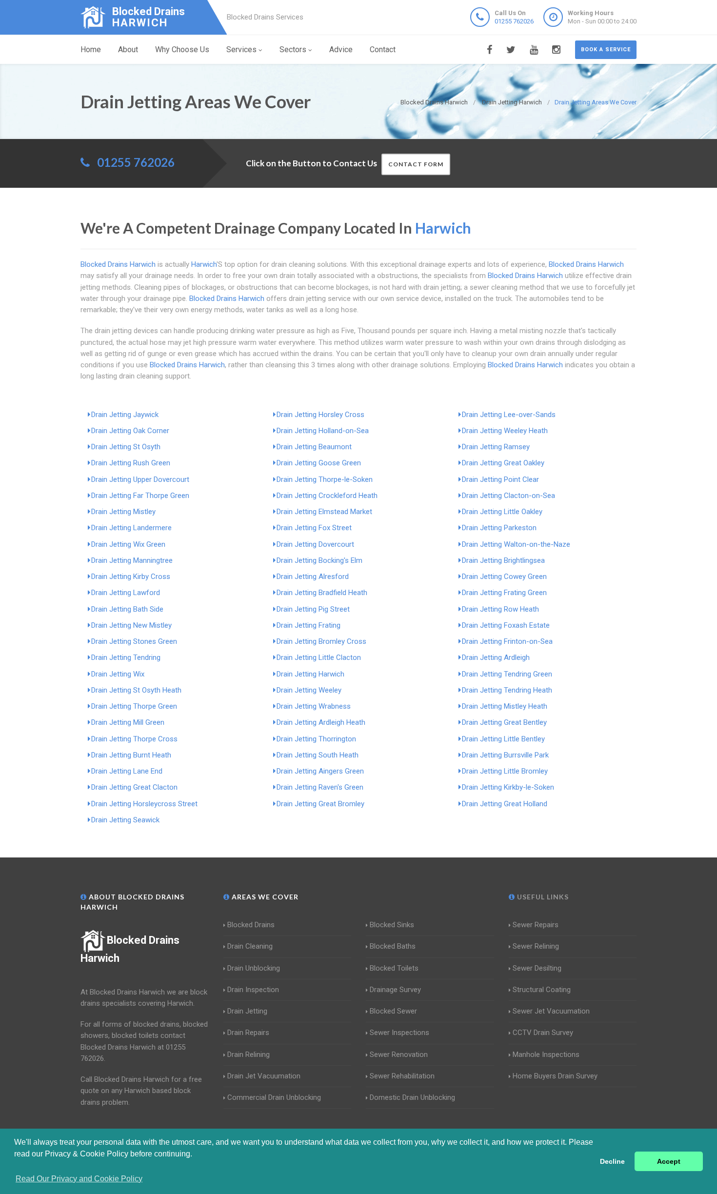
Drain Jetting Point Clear (500, 479)
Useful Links (542, 897)
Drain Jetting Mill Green (127, 722)
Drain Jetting (247, 1011)
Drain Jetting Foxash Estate (506, 625)
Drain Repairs (248, 1032)
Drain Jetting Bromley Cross (321, 641)
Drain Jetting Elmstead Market (324, 511)
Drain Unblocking (253, 968)
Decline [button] (612, 1161)
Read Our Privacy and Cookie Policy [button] (79, 1178)
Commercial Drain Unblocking (274, 1097)
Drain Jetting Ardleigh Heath (321, 722)
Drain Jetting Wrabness (314, 706)
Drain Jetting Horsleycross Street (144, 803)
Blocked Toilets (394, 968)
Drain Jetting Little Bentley (503, 739)
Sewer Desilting (537, 968)
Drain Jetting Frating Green (504, 592)
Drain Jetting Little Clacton (319, 657)
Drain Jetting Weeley (309, 690)
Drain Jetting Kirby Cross (130, 576)
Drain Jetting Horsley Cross (320, 414)
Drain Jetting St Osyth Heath (136, 690)
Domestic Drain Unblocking (412, 1097)
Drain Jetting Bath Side (127, 609)
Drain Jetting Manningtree (132, 560)
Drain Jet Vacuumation (263, 1076)
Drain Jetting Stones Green (134, 641)
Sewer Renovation (399, 1054)
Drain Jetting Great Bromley (320, 803)
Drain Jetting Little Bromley (505, 771)
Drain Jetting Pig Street (313, 609)
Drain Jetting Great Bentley (504, 722)
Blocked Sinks (392, 924)
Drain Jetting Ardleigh (496, 657)
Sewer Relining (536, 946)
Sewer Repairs (535, 924)
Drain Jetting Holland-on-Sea (323, 430)
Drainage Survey (395, 989)
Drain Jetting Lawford (125, 592)
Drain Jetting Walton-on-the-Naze (516, 544)
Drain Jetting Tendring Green (507, 674)
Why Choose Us (182, 49)
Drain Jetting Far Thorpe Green (140, 495)
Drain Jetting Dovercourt (315, 544)
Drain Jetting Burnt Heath (131, 755)
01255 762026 (514, 21)
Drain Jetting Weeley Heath (505, 430)
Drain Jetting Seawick (125, 820)
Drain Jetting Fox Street (314, 527)
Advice (341, 49)
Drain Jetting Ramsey (496, 446)
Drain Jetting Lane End (126, 771)
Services (241, 49)
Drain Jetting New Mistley (131, 625)
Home (90, 49)
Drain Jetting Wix (117, 674)
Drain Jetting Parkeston (499, 527)
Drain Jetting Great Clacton (134, 787)
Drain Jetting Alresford (313, 576)
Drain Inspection (253, 989)
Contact (383, 49)
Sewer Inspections (399, 1032)
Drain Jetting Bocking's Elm (319, 560)
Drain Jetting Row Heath (500, 609)
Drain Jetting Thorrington (316, 739)
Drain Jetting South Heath (317, 755)
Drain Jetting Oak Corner (130, 430)
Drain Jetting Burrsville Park (505, 755)
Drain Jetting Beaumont (314, 446)
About (128, 49)
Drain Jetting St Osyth (125, 446)
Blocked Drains (251, 924)
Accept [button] (668, 1161)
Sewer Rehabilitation (402, 1076)
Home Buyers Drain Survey (555, 1076)
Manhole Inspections (546, 1054)
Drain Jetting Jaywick (125, 414)
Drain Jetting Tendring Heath (507, 690)
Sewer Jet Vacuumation (551, 1011)
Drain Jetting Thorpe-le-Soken (325, 479)
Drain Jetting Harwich (310, 674)
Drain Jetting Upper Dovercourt (140, 479)
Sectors (292, 49)
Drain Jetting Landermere (131, 527)
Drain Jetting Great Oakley (503, 462)
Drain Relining (248, 1054)
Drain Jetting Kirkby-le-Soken (508, 787)
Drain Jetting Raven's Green (320, 787)
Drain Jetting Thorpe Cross (134, 739)
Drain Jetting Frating (308, 625)
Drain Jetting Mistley (123, 511)
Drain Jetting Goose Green (319, 462)
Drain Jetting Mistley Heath (504, 706)
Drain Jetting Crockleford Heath (327, 495)
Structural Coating (542, 989)
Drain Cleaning (250, 946)
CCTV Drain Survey (543, 1032)
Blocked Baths (393, 946)
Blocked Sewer (393, 1011)
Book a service (606, 49)
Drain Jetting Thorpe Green (134, 706)
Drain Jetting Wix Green (128, 544)
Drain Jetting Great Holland (504, 803)
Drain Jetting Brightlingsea (503, 560)
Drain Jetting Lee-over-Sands (509, 414)
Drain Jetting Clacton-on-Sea (508, 495)
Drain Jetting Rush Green (130, 462)
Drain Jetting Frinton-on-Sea (507, 641)
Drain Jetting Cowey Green (504, 576)
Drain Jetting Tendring (125, 657)
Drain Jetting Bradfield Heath (322, 592)
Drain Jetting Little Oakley (502, 511)
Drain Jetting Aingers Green (320, 771)
